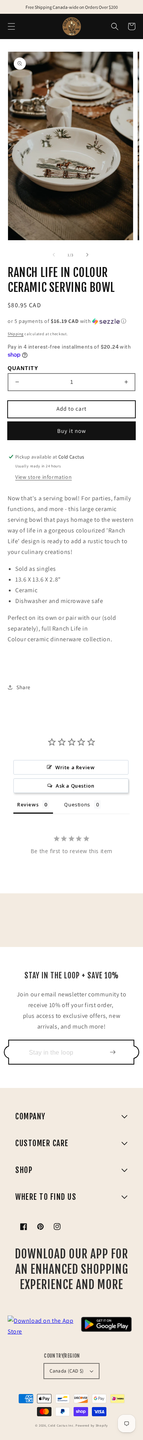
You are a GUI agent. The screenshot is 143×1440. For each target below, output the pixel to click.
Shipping (16, 333)
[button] (114, 26)
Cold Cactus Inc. (61, 1425)
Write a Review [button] (75, 767)
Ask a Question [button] (75, 785)
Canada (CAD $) (67, 1371)
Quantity (23, 368)
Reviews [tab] (28, 804)
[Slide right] (87, 254)
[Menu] (11, 26)
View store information (43, 476)
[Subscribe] (112, 1052)
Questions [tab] (77, 804)
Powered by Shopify (92, 1425)
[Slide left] (53, 254)
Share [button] (23, 687)
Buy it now (71, 430)
